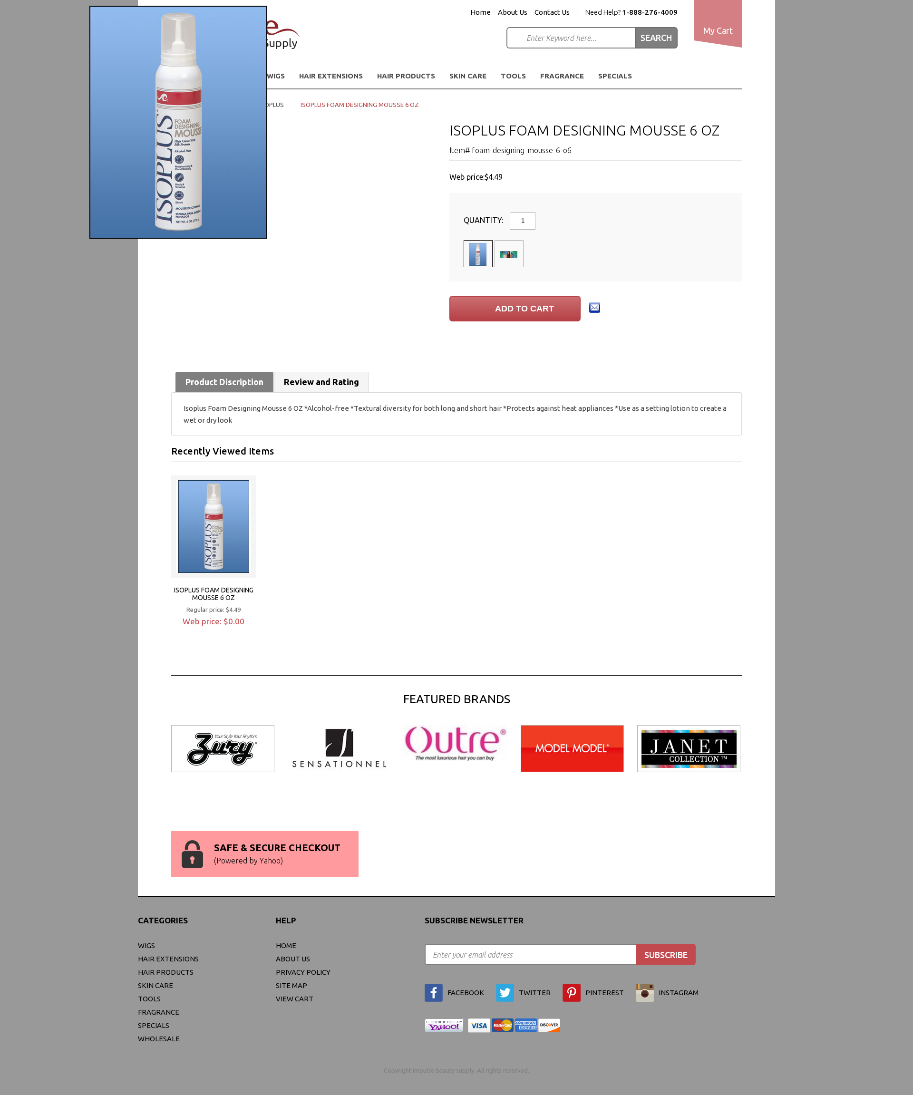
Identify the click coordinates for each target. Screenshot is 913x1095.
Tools (513, 75)
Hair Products (166, 972)
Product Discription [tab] (224, 382)
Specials (615, 75)
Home (480, 12)
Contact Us (552, 12)
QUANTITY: (484, 220)
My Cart (718, 30)
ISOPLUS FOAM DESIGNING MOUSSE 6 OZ (213, 593)
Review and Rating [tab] (321, 382)
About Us (512, 12)
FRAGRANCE (562, 75)
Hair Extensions (168, 959)
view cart (294, 999)
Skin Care (467, 75)
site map (291, 985)
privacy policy (303, 972)
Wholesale (159, 1039)
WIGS (146, 945)
